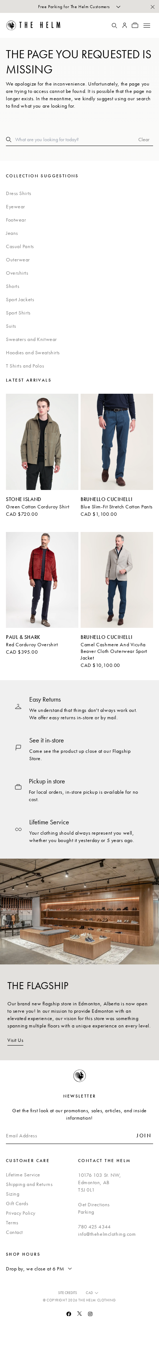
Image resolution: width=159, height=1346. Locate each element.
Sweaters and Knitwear (31, 339)
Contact (14, 1232)
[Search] (114, 25)
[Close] (152, 6)
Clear (143, 139)
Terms (12, 1222)
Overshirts (17, 272)
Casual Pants (20, 246)
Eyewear (15, 206)
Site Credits (67, 1292)
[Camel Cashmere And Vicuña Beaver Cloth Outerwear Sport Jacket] (117, 580)
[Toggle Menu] (146, 25)
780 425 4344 (94, 1226)
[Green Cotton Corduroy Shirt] (42, 442)
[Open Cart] (135, 25)
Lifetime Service (23, 1174)
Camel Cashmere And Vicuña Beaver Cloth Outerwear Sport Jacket (114, 651)
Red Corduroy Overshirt (32, 644)
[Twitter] (79, 1313)
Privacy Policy (20, 1213)
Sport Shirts (18, 312)
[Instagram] (90, 1314)
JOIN (143, 1135)
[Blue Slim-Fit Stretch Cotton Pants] (117, 442)
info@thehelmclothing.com (107, 1234)
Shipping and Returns (29, 1184)
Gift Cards (17, 1203)
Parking (86, 1211)
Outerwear (18, 259)
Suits (11, 326)
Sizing (12, 1193)
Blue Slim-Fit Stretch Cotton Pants (117, 506)
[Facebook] (68, 1314)
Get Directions (94, 1204)
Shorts (12, 286)
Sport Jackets (20, 299)
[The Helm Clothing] (38, 25)
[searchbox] (76, 139)
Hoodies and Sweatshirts (33, 352)
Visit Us (15, 1040)
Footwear (16, 219)
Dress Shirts (18, 193)
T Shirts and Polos (25, 365)
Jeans (12, 233)
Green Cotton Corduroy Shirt (37, 506)
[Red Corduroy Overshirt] (42, 580)
